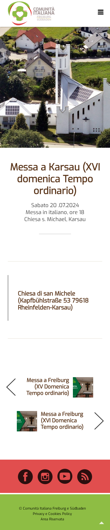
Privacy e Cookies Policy (52, 513)
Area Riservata (52, 519)
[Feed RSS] (84, 483)
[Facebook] (25, 483)
